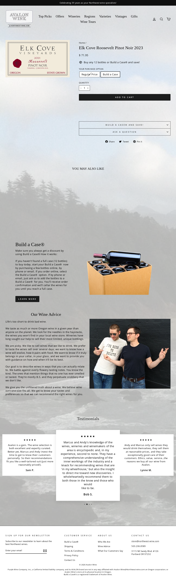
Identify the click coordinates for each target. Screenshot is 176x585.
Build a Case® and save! (125, 125)
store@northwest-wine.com (145, 541)
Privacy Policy (71, 555)
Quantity (84, 82)
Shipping (68, 546)
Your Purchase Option (91, 69)
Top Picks (45, 16)
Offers (60, 16)
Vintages (121, 16)
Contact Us (69, 560)
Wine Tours (88, 21)
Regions (89, 16)
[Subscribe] (45, 550)
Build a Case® (71, 541)
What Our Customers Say (110, 550)
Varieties (105, 16)
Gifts (134, 16)
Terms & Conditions (74, 550)
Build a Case (110, 74)
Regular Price (90, 74)
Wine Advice (104, 546)
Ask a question (125, 132)
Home (82, 42)
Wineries (74, 16)
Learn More (27, 299)
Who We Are (104, 541)
